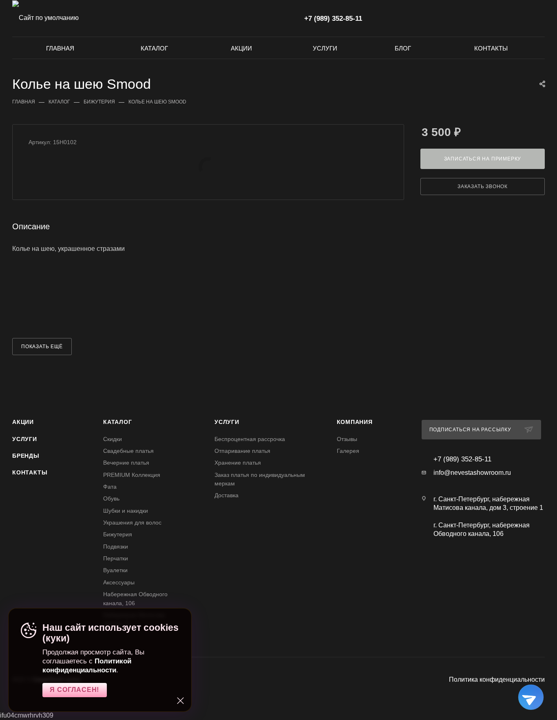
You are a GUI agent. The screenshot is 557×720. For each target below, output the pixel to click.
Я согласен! (74, 689)
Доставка (226, 495)
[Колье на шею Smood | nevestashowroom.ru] (208, 167)
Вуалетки (115, 570)
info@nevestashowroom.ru (472, 472)
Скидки (112, 439)
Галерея (348, 451)
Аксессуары (119, 582)
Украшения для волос (132, 522)
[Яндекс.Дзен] (492, 564)
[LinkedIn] (501, 564)
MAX (290, 18)
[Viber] (487, 564)
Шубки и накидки (125, 510)
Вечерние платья (126, 462)
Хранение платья (237, 462)
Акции (23, 422)
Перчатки (115, 558)
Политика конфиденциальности (497, 679)
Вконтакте (257, 18)
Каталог (117, 422)
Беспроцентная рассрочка (249, 439)
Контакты (29, 472)
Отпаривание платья (242, 451)
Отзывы (347, 439)
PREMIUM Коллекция (131, 475)
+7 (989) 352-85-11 (333, 18)
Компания (355, 422)
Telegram (273, 18)
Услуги (24, 439)
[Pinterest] (496, 564)
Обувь (111, 498)
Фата (110, 486)
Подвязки (115, 546)
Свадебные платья (128, 451)
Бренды (26, 455)
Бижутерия (117, 534)
